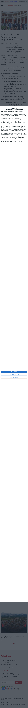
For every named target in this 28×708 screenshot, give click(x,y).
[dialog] (14, 354)
